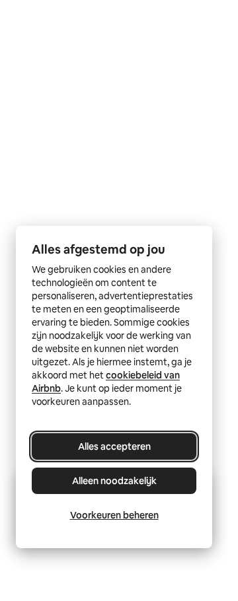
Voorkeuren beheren (114, 515)
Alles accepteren (114, 446)
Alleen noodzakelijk (114, 481)
